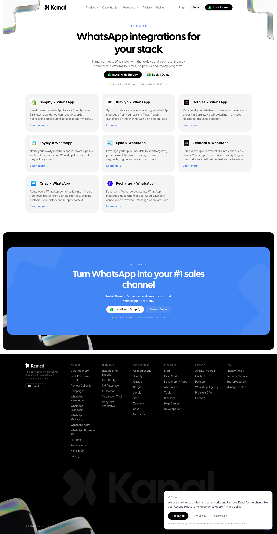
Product (91, 7)
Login (182, 7)
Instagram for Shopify (110, 372)
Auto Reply (108, 380)
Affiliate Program (205, 370)
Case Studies (110, 7)
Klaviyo (137, 381)
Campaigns (77, 391)
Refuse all (200, 515)
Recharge (139, 414)
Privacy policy (232, 506)
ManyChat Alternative (108, 403)
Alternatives (171, 387)
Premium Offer (204, 392)
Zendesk (138, 403)
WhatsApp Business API (83, 432)
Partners (200, 381)
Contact (200, 376)
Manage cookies (236, 387)
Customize (220, 515)
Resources (129, 7)
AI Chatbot (108, 391)
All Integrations (142, 370)
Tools (167, 392)
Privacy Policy (235, 370)
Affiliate (147, 7)
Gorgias (138, 387)
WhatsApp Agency (206, 387)
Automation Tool (112, 396)
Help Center (171, 403)
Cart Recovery (80, 370)
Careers (200, 398)
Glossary (169, 398)
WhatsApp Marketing (77, 417)
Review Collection (82, 385)
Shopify (138, 376)
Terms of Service (237, 376)
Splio (136, 398)
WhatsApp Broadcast (77, 407)
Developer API (173, 408)
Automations (78, 445)
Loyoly (137, 392)
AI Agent (76, 439)
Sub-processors (236, 381)
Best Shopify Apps (175, 381)
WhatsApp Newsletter (77, 398)
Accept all (178, 515)
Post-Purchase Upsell (80, 378)
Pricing (159, 7)
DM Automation (111, 385)
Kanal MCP (77, 450)
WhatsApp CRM (80, 424)
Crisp (136, 408)
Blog (167, 370)
